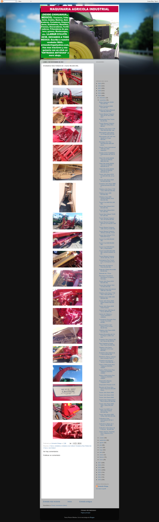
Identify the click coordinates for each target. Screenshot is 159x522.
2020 (99, 90)
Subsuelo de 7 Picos (105, 273)
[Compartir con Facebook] (79, 443)
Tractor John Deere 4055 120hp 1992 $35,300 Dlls (107, 415)
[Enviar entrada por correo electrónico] (70, 443)
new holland (51, 448)
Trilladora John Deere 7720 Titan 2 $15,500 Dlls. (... (107, 293)
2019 (99, 93)
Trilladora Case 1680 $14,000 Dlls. (105, 193)
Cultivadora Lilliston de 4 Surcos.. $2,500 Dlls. (106, 424)
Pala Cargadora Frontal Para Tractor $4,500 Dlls (107, 344)
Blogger (92, 517)
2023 (99, 83)
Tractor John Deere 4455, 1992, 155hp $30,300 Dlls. (106, 405)
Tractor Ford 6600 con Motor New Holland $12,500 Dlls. (105, 410)
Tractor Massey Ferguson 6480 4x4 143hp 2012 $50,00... (106, 125)
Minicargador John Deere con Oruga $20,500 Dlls (106, 133)
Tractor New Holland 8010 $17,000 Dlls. (106, 211)
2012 (99, 474)
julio (101, 445)
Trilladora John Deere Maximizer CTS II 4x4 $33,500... (106, 349)
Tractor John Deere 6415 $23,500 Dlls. (106, 282)
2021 (99, 88)
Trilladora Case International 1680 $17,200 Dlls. (107, 289)
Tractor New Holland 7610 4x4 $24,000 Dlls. (106, 286)
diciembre (103, 97)
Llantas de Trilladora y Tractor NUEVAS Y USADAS (105, 315)
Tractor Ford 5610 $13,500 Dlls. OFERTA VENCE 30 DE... (107, 252)
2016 (99, 465)
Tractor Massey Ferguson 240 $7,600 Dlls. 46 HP (106, 257)
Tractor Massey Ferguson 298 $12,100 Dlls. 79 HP (107, 232)
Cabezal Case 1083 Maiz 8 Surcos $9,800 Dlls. (107, 311)
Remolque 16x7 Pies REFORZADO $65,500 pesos (106, 143)
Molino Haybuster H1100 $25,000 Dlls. (106, 103)
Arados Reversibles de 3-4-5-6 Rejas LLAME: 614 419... (107, 336)
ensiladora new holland (68, 446)
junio (101, 447)
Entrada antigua (85, 502)
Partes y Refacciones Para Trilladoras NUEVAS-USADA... (107, 366)
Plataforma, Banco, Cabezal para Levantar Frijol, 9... (107, 357)
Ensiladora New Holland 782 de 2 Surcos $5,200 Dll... (107, 340)
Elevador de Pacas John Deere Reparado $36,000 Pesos (107, 389)
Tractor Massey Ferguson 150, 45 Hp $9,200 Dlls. (106, 218)
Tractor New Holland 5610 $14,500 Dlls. (106, 207)
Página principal (85, 512)
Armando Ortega (103, 486)
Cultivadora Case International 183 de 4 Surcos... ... (106, 420)
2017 (99, 462)
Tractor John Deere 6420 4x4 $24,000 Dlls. (106, 180)
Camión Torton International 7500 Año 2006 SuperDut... (107, 149)
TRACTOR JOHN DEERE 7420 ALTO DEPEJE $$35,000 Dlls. (106, 159)
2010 (99, 479)
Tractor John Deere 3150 (106, 395)
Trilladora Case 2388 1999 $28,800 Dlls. (107, 297)
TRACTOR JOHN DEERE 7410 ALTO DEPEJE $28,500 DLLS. (106, 165)
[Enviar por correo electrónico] (74, 443)
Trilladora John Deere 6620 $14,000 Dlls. (107, 331)
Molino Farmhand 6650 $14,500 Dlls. (106, 107)
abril (101, 452)
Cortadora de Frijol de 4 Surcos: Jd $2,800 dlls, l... (107, 361)
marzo (102, 454)
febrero (102, 457)
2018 (99, 95)
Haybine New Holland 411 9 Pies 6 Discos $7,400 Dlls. (107, 400)
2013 (99, 472)
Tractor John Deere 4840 (106, 397)
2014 (99, 470)
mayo (101, 450)
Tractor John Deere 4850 (106, 392)
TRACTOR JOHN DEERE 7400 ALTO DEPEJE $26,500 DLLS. (106, 170)
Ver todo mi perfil (101, 488)
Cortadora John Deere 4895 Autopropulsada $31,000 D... (107, 185)
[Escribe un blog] (75, 443)
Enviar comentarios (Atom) (59, 505)
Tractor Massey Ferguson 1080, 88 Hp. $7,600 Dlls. (107, 228)
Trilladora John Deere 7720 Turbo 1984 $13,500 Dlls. (107, 189)
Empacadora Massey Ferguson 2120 (105, 381)
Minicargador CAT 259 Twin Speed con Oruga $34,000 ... (107, 138)
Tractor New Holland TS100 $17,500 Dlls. (107, 214)
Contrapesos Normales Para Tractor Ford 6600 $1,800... (107, 321)
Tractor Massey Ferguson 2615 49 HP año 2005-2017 (106, 115)
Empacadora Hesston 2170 (107, 384)
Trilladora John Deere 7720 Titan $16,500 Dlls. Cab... (107, 129)
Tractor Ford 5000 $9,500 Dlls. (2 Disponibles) (106, 247)
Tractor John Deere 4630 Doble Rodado (106, 307)
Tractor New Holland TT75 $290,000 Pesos (107, 236)
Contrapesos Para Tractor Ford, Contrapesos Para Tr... (107, 261)
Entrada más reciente (51, 502)
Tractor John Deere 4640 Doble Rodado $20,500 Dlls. (106, 302)
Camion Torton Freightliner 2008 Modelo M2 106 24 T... (107, 154)
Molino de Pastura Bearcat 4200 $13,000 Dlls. (107, 110)
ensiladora (58, 446)
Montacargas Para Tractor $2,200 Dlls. (106, 120)
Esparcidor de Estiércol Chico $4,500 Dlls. (106, 266)
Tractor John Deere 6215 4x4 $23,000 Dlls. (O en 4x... (106, 176)
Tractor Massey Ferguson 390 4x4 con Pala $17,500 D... (107, 223)
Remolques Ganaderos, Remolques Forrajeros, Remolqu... (106, 277)
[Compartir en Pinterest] (81, 443)
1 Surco (51, 446)
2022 (99, 86)
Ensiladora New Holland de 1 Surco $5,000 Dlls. (107, 353)
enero (101, 459)
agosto (102, 442)
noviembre (103, 100)
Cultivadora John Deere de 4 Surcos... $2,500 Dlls (107, 428)
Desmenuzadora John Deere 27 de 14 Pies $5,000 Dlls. (106, 326)
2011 (99, 477)
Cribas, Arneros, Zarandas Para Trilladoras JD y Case (107, 433)
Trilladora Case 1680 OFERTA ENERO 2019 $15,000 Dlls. (106, 198)
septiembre (103, 440)
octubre (102, 438)
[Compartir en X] (77, 443)
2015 (99, 467)
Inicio (70, 502)
